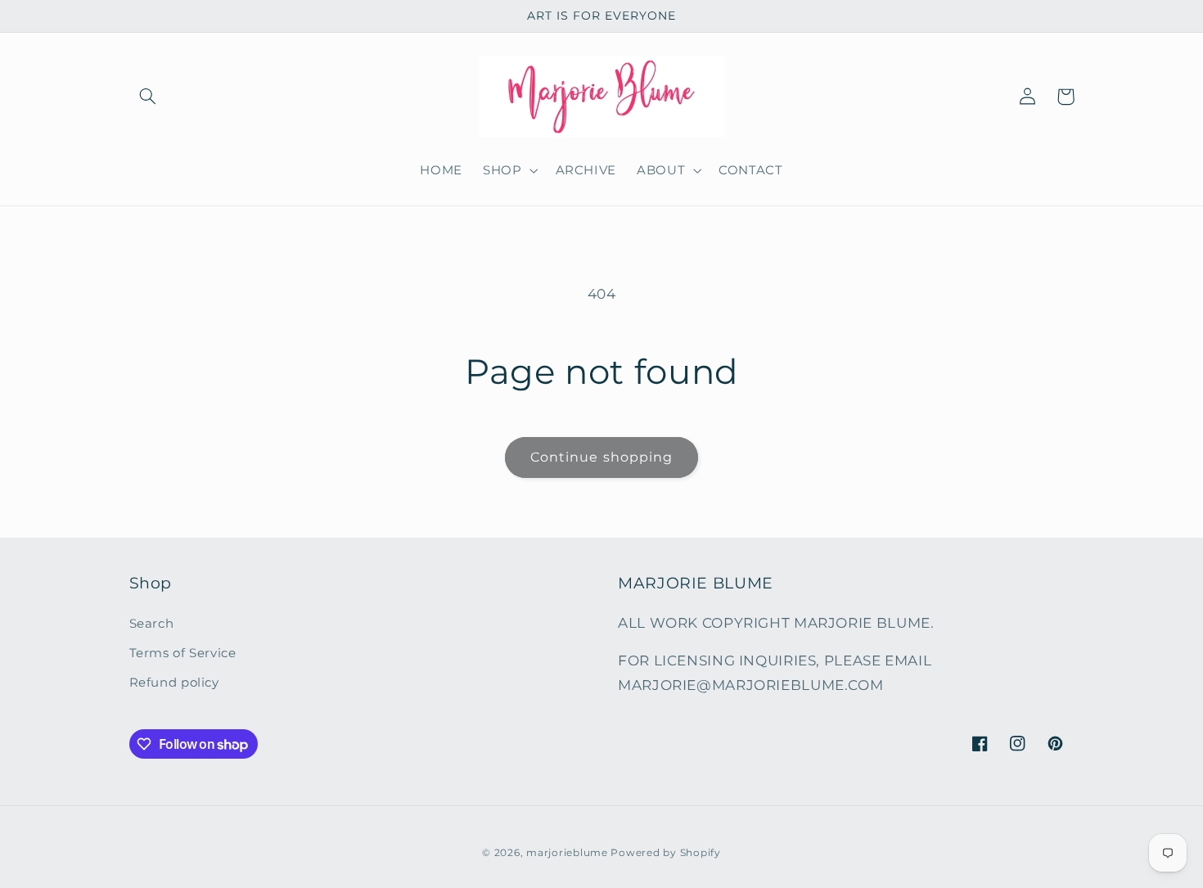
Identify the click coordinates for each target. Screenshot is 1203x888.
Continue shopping (601, 457)
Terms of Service (183, 653)
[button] (148, 96)
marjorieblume (567, 853)
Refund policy (174, 682)
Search (151, 623)
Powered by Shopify (665, 853)
